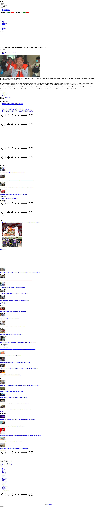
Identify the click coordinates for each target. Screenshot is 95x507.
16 (7, 464)
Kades (3, 94)
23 (7, 465)
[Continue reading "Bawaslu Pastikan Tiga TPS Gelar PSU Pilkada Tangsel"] (2, 316)
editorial (3, 485)
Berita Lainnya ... (3, 249)
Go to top (1, 506)
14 (4, 464)
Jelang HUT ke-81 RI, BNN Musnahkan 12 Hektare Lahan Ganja (11, 391)
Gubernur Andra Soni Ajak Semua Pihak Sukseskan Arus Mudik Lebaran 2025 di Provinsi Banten (17, 109)
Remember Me (3, 6)
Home (3, 468)
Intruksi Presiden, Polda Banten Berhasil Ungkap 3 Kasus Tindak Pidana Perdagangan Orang (17, 110)
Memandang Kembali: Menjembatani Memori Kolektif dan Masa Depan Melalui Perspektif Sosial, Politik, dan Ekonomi (20, 435)
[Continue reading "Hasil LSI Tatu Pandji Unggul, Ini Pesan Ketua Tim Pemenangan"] (2, 332)
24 (9, 465)
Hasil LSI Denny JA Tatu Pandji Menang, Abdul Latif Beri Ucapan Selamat (13, 326)
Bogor (3, 475)
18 (11, 464)
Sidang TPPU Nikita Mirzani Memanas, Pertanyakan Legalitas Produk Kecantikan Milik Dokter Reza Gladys (18, 368)
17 (9, 464)
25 (11, 465)
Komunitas (4, 482)
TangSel (3, 474)
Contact (3, 491)
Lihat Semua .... (2, 376)
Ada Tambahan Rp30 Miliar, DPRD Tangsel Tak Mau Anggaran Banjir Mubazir (14, 293)
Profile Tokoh (4, 481)
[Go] (0, 31)
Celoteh (3, 484)
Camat (3, 95)
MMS (3, 483)
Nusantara (4, 479)
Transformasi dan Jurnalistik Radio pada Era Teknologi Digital (11, 441)
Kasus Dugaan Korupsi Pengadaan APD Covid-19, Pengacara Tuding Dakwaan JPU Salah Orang (17, 111)
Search (2, 31)
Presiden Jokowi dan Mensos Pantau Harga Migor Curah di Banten (12, 104)
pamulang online (49, 504)
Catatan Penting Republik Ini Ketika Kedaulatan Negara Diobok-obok (12, 426)
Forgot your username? (6, 9)
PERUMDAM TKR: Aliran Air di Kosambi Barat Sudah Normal (12, 236)
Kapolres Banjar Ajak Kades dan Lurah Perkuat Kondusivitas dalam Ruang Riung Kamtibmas (16, 409)
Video (3, 489)
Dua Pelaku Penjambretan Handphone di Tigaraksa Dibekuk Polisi (12, 103)
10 (9, 463)
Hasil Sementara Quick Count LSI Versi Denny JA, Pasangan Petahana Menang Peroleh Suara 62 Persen (18, 342)
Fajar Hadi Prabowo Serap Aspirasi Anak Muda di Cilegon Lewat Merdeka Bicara (14, 448)
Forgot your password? (6, 10)
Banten (3, 476)
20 (2, 465)
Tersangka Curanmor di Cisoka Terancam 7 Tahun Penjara (10, 355)
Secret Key (2, 5)
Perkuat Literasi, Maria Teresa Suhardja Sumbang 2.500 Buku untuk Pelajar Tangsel (14, 300)
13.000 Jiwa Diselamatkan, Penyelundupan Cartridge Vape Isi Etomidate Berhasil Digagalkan (16, 403)
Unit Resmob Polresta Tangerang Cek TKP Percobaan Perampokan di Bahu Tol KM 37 (15, 362)
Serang (3, 469)
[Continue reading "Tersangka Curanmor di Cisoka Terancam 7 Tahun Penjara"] (2, 353)
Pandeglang (4, 472)
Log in (2, 7)
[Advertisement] (30, 39)
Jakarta (3, 477)
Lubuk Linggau (4, 478)
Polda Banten (4, 93)
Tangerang (4, 473)
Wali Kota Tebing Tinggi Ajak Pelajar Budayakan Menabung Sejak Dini (12, 172)
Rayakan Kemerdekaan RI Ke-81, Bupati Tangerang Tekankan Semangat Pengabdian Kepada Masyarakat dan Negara (20, 222)
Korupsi (3, 92)
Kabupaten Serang (7, 97)
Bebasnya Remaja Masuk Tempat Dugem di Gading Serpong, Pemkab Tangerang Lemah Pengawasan (17, 419)
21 (4, 465)
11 (11, 463)
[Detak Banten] (15, 13)
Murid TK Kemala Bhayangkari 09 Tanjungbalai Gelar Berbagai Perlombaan (13, 194)
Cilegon (3, 470)
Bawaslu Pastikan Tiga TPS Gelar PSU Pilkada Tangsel (9, 318)
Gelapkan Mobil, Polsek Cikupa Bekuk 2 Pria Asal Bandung (10, 374)
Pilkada (3, 487)
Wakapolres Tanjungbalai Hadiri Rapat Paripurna (8, 198)
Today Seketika (4, 486)
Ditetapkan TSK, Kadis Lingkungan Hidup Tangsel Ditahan (11, 108)
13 (2, 464)
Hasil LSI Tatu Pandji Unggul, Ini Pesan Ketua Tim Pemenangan (11, 334)
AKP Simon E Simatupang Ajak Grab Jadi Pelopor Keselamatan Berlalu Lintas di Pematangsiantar (17, 187)
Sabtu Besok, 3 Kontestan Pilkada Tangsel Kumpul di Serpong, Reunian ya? (13, 311)
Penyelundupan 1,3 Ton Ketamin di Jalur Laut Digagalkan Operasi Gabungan (13, 397)
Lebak (3, 471)
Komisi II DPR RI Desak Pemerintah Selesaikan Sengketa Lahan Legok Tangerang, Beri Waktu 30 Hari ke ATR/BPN (20, 272)
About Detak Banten (5, 490)
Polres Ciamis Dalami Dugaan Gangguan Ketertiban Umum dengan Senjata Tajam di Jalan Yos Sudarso (17, 349)
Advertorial (4, 488)
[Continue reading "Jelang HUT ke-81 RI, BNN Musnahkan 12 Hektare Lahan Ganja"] (2, 389)
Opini (3, 480)
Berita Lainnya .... (3, 201)
